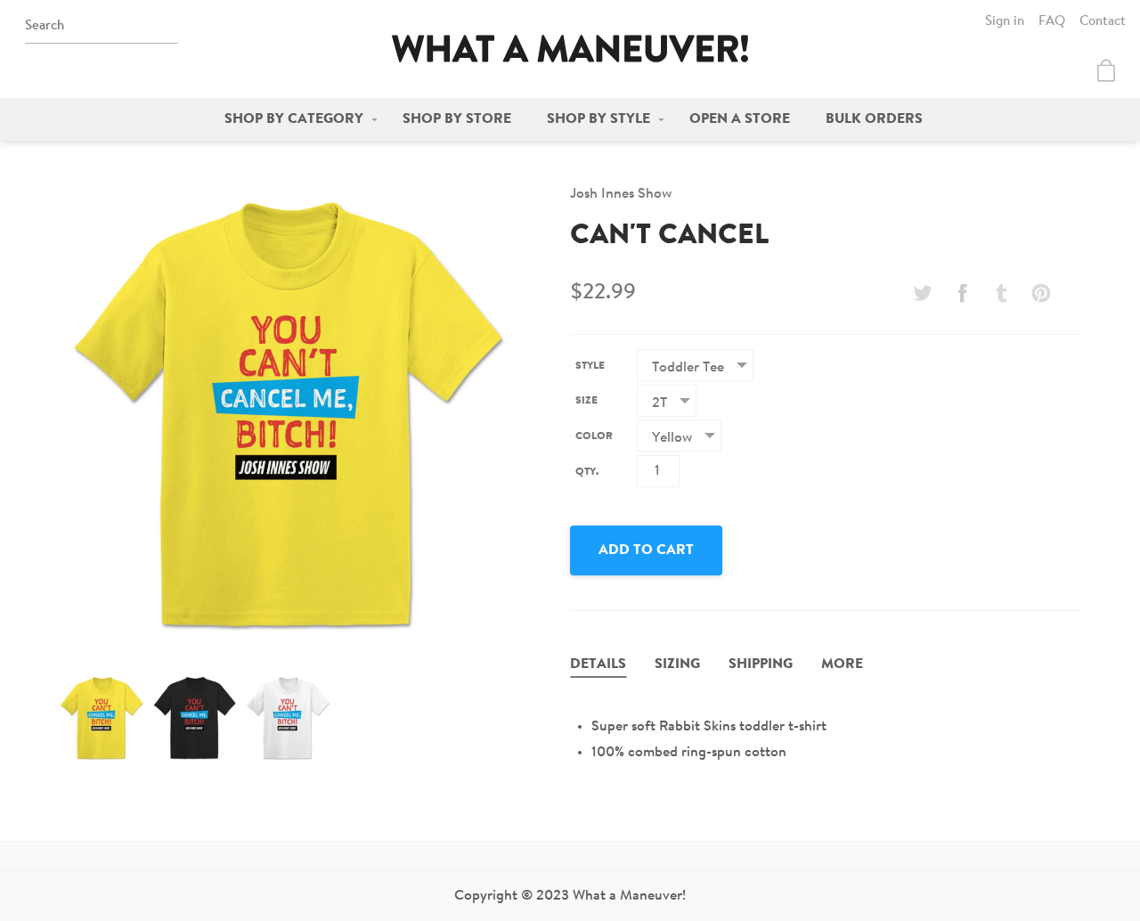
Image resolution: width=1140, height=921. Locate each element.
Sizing (677, 664)
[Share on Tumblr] (1002, 293)
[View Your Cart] (1106, 70)
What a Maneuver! (570, 48)
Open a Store (739, 119)
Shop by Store (457, 119)
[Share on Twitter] (923, 293)
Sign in (1004, 22)
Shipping (761, 664)
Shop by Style (598, 119)
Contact (1102, 22)
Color (594, 436)
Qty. (586, 472)
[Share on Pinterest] (1041, 293)
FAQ (1051, 22)
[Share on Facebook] (962, 293)
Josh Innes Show (621, 194)
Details (598, 664)
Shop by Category (293, 119)
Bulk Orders (874, 119)
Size (586, 400)
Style (590, 366)
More (842, 664)
